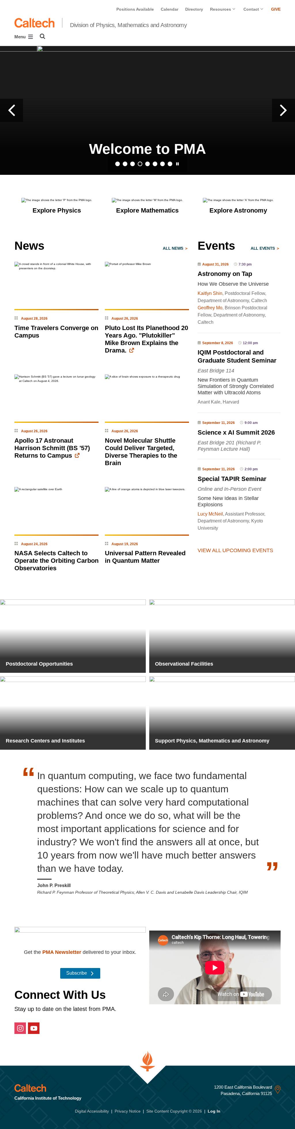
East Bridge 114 (216, 371)
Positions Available (135, 9)
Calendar (169, 9)
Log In (214, 1111)
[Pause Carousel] (177, 164)
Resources (221, 9)
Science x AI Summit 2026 (236, 432)
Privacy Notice (128, 1111)
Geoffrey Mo (210, 307)
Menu (20, 36)
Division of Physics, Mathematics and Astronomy (128, 25)
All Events (263, 248)
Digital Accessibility (92, 1111)
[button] (11, 110)
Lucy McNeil (210, 514)
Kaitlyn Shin (210, 293)
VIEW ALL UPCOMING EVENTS (235, 550)
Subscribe (77, 973)
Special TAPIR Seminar (232, 478)
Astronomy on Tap (225, 273)
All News (173, 248)
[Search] (42, 36)
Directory (194, 9)
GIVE (276, 9)
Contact (251, 9)
